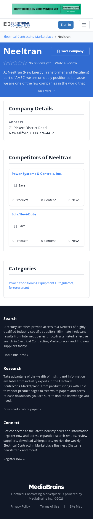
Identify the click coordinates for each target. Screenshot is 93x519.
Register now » (14, 459)
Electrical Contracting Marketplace (28, 36)
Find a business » (16, 355)
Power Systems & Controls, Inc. (37, 173)
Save (22, 185)
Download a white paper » (22, 409)
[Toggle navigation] (84, 25)
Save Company (72, 51)
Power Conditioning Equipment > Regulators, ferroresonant (41, 285)
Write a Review (66, 63)
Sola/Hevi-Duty (24, 214)
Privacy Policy (20, 506)
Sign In (66, 24)
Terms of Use (49, 506)
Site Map (76, 506)
